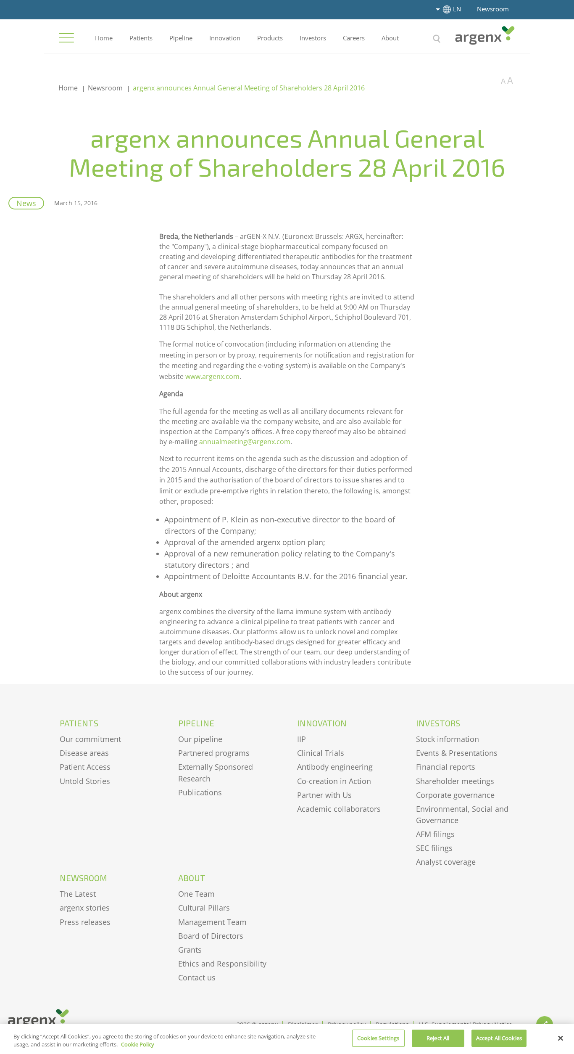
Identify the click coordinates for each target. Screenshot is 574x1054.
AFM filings (435, 834)
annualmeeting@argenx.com (244, 441)
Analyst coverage (446, 862)
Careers (354, 38)
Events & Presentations (457, 753)
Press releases (85, 922)
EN (457, 9)
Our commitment (90, 739)
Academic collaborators (339, 809)
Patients (141, 38)
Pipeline (180, 38)
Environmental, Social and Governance (462, 814)
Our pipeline (200, 739)
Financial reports (445, 767)
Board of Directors (210, 936)
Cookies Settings (378, 1038)
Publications (200, 792)
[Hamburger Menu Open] (66, 38)
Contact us (197, 977)
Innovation (224, 38)
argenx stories (85, 908)
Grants (190, 950)
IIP (301, 739)
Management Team (212, 922)
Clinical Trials (320, 753)
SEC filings (434, 848)
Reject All (438, 1038)
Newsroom (493, 9)
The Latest (78, 894)
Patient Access (85, 767)
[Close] (560, 1038)
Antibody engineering (335, 767)
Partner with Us (324, 795)
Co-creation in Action (334, 781)
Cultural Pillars (204, 908)
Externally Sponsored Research (215, 772)
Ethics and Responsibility (222, 964)
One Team (196, 894)
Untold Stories (85, 781)
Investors (313, 38)
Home (104, 38)
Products (270, 38)
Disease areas (84, 753)
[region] (287, 1039)
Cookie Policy (137, 1045)
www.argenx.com (212, 376)
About (390, 38)
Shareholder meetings (455, 781)
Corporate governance (455, 795)
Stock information (447, 739)
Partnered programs (214, 753)
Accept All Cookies (499, 1038)
